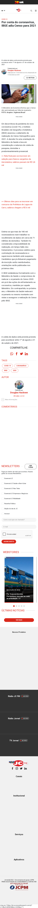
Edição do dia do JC (11, 509)
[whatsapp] (11, 353)
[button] (14, 606)
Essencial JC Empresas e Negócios (16, 493)
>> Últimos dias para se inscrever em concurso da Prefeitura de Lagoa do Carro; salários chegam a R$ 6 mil (17, 204)
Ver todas (30, 466)
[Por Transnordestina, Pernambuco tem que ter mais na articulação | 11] (19, 580)
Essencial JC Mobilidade (12, 498)
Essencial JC (8, 478)
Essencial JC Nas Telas (12, 488)
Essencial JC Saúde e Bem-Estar (15, 483)
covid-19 (7, 366)
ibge (5, 370)
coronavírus (21, 366)
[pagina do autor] (19, 384)
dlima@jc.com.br (19, 396)
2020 (14, 370)
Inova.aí (6, 514)
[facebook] (16, 353)
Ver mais (19, 620)
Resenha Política (9, 504)
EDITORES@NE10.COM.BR (19, 883)
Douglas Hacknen (14, 70)
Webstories (11, 552)
